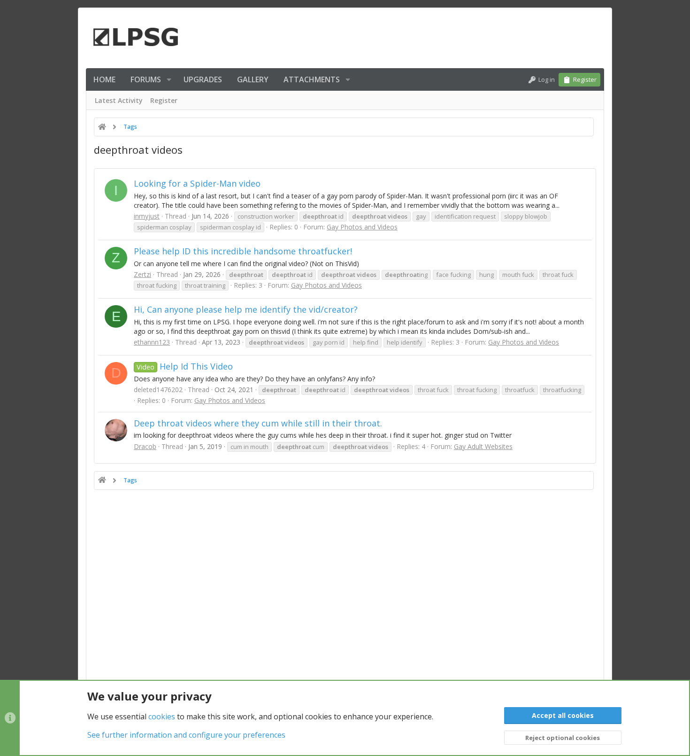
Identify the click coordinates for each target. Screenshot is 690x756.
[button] (169, 79)
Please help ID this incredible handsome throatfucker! (243, 251)
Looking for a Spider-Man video (197, 183)
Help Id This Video (185, 366)
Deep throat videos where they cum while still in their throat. (258, 423)
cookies (161, 716)
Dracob (145, 446)
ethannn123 (152, 342)
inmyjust (147, 216)
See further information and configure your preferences (186, 735)
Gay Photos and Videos (362, 226)
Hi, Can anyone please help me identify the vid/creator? (246, 309)
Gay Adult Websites (483, 446)
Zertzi (142, 274)
